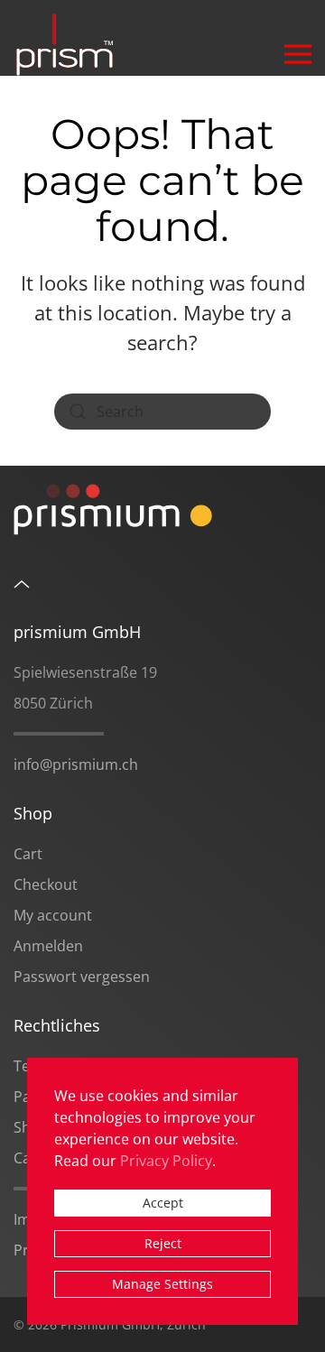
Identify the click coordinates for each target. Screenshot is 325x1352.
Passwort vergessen (82, 976)
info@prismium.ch (76, 764)
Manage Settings (162, 1283)
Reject (162, 1243)
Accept (163, 1202)
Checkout (46, 884)
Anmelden (48, 946)
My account (53, 915)
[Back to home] (69, 38)
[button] (297, 38)
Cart (28, 854)
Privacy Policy (166, 1161)
